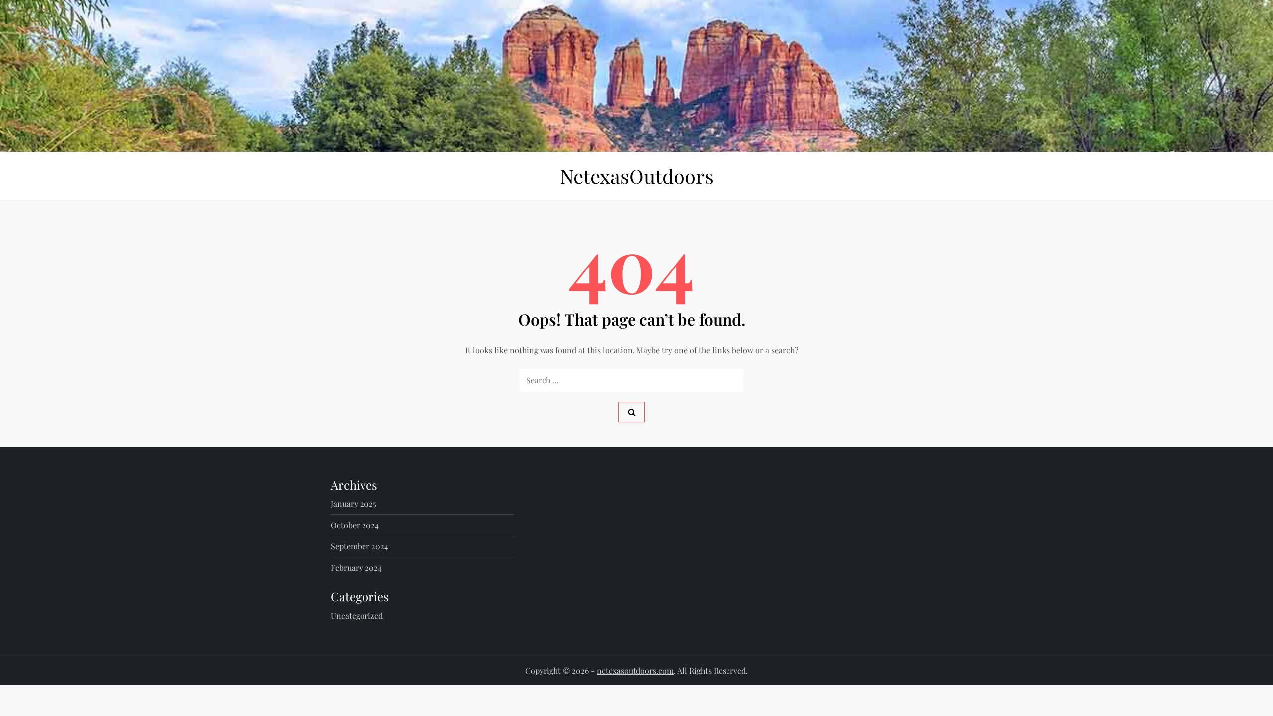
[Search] (631, 412)
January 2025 (353, 503)
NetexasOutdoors (637, 176)
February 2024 (356, 567)
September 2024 (359, 546)
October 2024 (355, 525)
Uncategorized (357, 615)
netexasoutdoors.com (635, 670)
